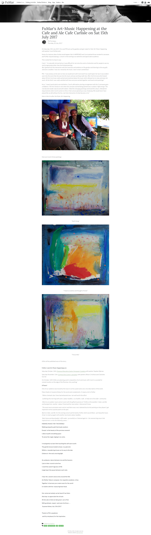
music (45, 525)
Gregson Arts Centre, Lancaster (67, 374)
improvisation (51, 525)
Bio (63, 2)
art (57, 525)
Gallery (58, 2)
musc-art (61, 525)
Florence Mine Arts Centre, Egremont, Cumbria (71, 371)
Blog (49, 2)
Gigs (53, 2)
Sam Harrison (80, 532)
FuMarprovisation (49, 523)
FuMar (9, 2)
